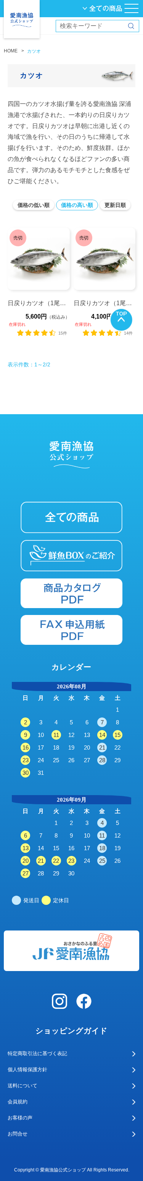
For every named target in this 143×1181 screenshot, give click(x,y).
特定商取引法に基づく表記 (37, 1053)
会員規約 (17, 1102)
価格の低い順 (34, 205)
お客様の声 (20, 1118)
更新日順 (115, 205)
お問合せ (17, 1134)
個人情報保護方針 (27, 1069)
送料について (22, 1085)
